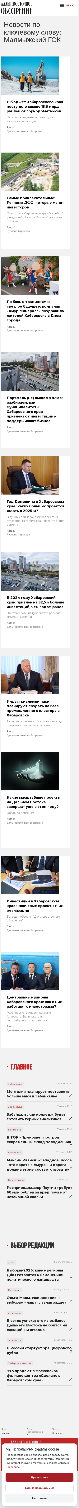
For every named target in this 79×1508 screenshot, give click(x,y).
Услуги (55, 1429)
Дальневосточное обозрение (25, 131)
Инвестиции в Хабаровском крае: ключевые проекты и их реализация (35, 906)
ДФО (11, 1262)
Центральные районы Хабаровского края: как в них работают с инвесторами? (34, 1002)
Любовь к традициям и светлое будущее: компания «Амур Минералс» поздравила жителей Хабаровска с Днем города (35, 311)
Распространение (35, 1433)
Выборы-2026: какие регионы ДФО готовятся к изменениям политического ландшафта (35, 1275)
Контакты (6, 1433)
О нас (29, 1429)
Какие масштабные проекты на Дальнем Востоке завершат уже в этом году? (34, 802)
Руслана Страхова (18, 231)
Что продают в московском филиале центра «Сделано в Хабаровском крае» (33, 1375)
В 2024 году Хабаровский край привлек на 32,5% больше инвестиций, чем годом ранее (35, 602)
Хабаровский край (19, 1363)
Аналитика (14, 1312)
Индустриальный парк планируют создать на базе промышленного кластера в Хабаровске (33, 708)
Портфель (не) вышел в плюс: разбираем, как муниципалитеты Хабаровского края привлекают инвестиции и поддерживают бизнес (35, 409)
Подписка (57, 1433)
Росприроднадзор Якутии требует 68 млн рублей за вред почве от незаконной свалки (39, 1192)
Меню (4, 1429)
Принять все (39, 1477)
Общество (14, 1152)
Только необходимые (39, 1487)
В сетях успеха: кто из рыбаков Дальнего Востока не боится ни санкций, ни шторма (37, 1325)
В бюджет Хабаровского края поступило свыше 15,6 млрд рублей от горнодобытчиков (35, 106)
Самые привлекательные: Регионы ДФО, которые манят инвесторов (35, 202)
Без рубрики (16, 1180)
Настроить (39, 1498)
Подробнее (13, 1466)
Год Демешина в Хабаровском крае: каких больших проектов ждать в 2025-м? (35, 506)
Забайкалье (15, 1083)
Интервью (14, 1290)
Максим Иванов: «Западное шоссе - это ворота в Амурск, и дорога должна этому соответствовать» (39, 1165)
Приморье (14, 1129)
